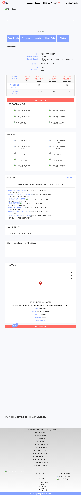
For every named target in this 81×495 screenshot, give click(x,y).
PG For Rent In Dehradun (40, 459)
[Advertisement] (40, 341)
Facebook (67, 476)
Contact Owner (40, 100)
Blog (40, 476)
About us (42, 478)
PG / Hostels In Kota (40, 438)
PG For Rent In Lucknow (40, 465)
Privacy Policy (43, 482)
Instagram (66, 479)
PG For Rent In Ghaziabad (40, 462)
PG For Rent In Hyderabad (40, 456)
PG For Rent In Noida (40, 435)
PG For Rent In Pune (40, 441)
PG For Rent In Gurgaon (40, 450)
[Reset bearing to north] (71, 278)
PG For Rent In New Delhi (40, 432)
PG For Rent (28, 430)
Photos (63, 38)
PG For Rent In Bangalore (40, 444)
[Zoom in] (71, 272)
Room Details (13, 38)
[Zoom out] (71, 275)
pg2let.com (43, 494)
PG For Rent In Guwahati (40, 453)
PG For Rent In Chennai (40, 447)
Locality (38, 38)
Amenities (26, 38)
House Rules (50, 38)
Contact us (42, 480)
